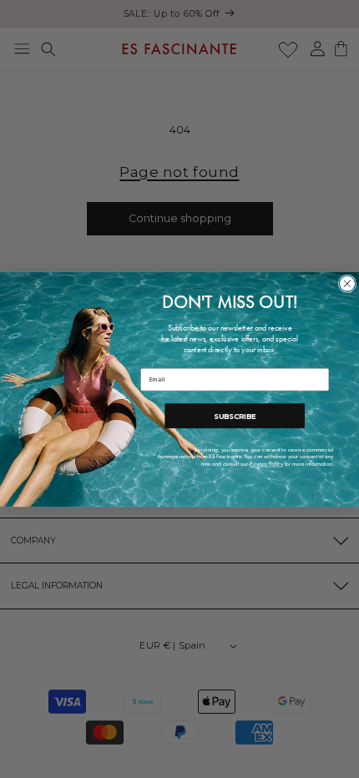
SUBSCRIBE (234, 415)
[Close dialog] (347, 283)
